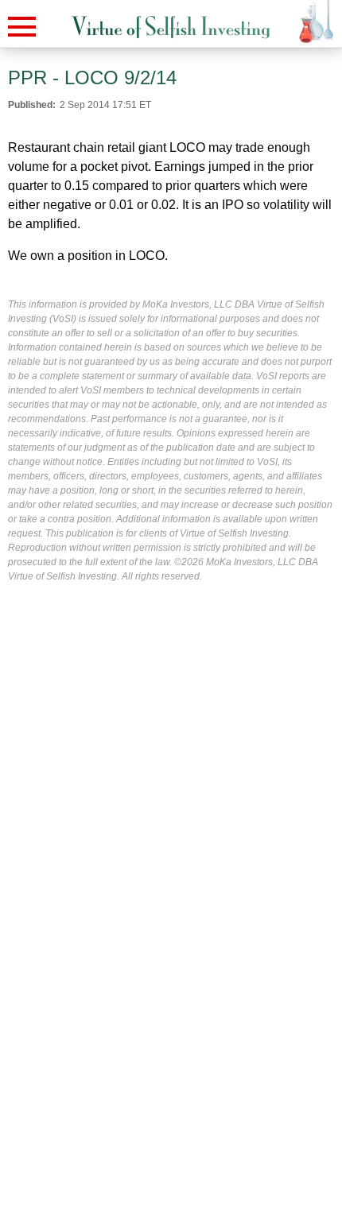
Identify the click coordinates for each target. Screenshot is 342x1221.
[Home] (171, 27)
